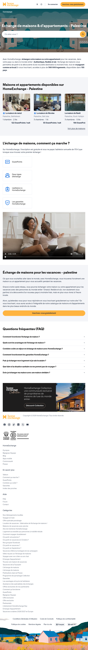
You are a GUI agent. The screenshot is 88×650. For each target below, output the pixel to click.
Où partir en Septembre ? (12, 548)
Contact (6, 504)
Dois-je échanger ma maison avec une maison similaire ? (26, 373)
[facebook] (4, 424)
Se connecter (53, 4)
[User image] (26, 107)
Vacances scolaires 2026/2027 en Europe (18, 611)
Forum (5, 502)
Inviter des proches (10, 488)
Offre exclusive (8, 598)
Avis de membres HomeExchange (15, 529)
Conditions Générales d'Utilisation (25, 619)
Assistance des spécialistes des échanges (18, 584)
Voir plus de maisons (76, 128)
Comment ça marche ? (11, 477)
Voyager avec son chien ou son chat (16, 556)
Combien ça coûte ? (10, 483)
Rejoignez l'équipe (9, 595)
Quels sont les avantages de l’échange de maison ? (24, 343)
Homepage (7, 12)
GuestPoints (7, 480)
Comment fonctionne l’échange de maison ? (21, 337)
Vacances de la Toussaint (12, 565)
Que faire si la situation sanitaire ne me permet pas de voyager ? (29, 367)
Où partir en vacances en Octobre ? (16, 540)
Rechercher (83, 34)
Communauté (8, 461)
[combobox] (44, 34)
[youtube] (27, 424)
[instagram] (9, 424)
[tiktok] (14, 424)
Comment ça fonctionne (11, 589)
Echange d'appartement (11, 559)
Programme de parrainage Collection (16, 576)
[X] (23, 424)
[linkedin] (18, 424)
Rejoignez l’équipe (9, 453)
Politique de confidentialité (65, 619)
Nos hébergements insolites (13, 515)
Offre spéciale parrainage (12, 520)
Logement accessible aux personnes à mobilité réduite (22, 532)
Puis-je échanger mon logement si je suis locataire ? (24, 361)
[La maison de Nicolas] (47, 109)
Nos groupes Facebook (11, 543)
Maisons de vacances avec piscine (15, 526)
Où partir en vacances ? (11, 545)
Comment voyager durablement (14, 534)
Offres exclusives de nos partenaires (16, 587)
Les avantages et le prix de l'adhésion (16, 581)
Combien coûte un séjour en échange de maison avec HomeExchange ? (33, 349)
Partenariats (7, 603)
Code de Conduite (47, 619)
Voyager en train (9, 518)
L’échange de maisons (11, 567)
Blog (4, 456)
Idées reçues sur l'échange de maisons (17, 554)
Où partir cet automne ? (11, 537)
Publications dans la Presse (12, 573)
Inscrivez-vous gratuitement (72, 4)
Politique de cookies (18, 624)
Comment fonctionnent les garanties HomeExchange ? (26, 355)
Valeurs (5, 475)
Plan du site (48, 624)
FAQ (4, 499)
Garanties (6, 486)
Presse (5, 464)
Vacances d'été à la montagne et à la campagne (20, 551)
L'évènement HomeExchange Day (15, 606)
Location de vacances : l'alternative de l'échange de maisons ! (25, 523)
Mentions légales (35, 624)
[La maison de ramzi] (16, 109)
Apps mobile (7, 458)
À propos (6, 450)
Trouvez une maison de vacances (15, 562)
